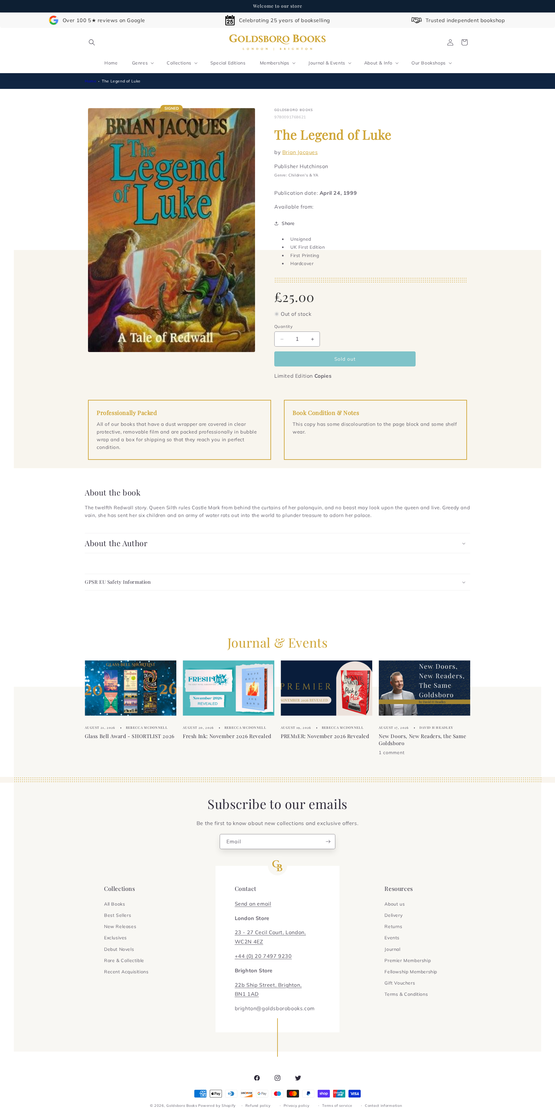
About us (394, 904)
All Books (114, 904)
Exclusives (115, 938)
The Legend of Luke (121, 81)
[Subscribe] (328, 841)
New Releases (120, 926)
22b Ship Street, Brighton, (268, 985)
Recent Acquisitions (126, 972)
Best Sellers (117, 915)
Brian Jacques (300, 152)
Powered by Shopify (217, 1105)
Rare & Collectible (124, 960)
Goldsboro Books (181, 1105)
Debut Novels (119, 949)
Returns (393, 926)
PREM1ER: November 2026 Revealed (325, 735)
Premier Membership (407, 960)
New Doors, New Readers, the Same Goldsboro (422, 739)
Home (90, 81)
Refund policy (258, 1105)
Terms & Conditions (406, 994)
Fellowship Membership (410, 972)
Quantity (283, 326)
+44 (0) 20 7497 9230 (263, 956)
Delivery (393, 915)
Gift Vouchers (399, 983)
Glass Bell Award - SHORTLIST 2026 (129, 735)
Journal (392, 949)
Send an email (253, 903)
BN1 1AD (247, 994)
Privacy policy (297, 1105)
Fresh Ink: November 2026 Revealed (227, 735)
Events (392, 938)
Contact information (383, 1105)
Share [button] (288, 223)
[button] (92, 42)
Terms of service (337, 1105)
